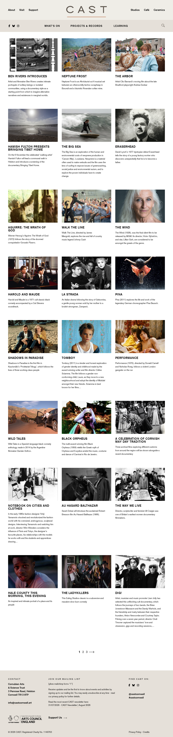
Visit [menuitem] (21, 9)
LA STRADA (70, 294)
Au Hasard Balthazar (80, 505)
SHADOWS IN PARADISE (26, 358)
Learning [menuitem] (121, 25)
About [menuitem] (11, 9)
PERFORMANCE (126, 358)
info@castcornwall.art (20, 702)
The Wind (122, 227)
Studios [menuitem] (135, 9)
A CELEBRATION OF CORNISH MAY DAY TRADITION (137, 440)
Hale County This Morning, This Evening (27, 594)
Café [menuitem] (146, 9)
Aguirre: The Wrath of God (27, 229)
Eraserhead (125, 146)
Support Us (55, 717)
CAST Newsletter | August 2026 (75, 705)
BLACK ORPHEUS (74, 438)
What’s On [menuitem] (52, 25)
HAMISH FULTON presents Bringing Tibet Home (28, 148)
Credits (146, 732)
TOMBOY (68, 358)
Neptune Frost (74, 76)
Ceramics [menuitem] (159, 9)
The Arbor (124, 76)
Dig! (118, 593)
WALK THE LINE (73, 227)
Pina (118, 294)
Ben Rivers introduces (27, 76)
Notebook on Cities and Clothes (28, 507)
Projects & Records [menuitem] (86, 25)
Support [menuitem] (33, 9)
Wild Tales (17, 438)
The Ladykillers (75, 593)
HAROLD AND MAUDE (24, 294)
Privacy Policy (135, 732)
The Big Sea (71, 146)
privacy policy (58, 696)
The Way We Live (128, 505)
